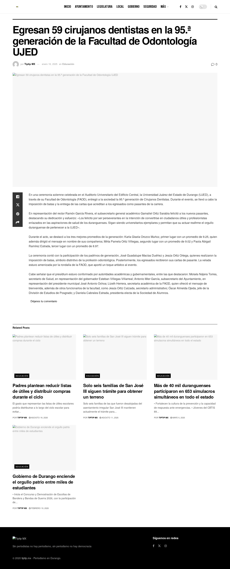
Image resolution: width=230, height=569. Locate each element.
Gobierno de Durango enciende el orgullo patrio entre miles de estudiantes (44, 482)
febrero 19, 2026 (40, 508)
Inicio (67, 6)
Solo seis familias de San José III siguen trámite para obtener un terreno (113, 391)
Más (163, 6)
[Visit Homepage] (17, 7)
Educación (68, 64)
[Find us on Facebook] (180, 6)
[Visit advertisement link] (123, 313)
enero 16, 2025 (49, 64)
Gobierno (133, 6)
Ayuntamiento (84, 6)
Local (120, 6)
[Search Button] (216, 6)
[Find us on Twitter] (186, 6)
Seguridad (150, 6)
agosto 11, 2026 (109, 417)
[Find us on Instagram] (192, 6)
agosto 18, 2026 (39, 417)
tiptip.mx (26, 558)
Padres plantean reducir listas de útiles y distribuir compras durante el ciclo (42, 391)
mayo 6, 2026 (178, 417)
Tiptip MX (29, 64)
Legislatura (104, 6)
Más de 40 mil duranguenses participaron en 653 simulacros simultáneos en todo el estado (184, 391)
